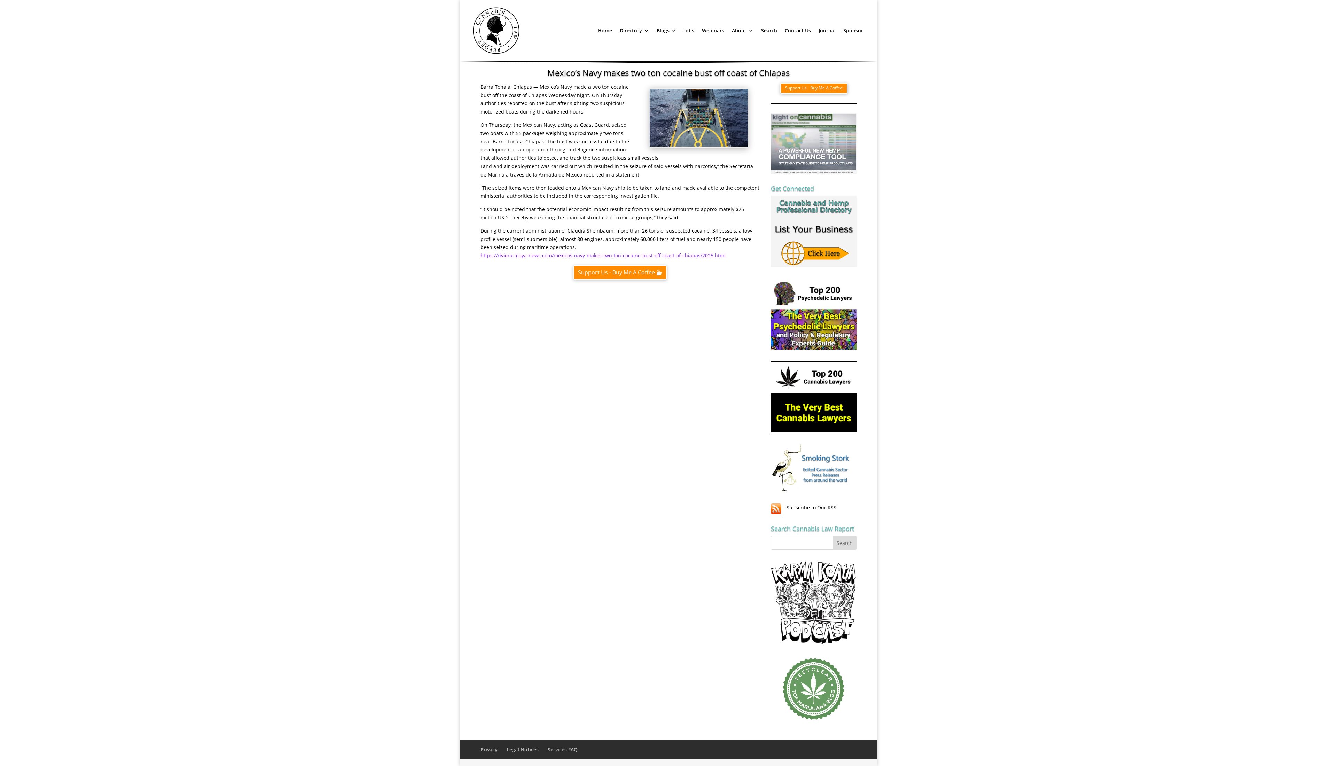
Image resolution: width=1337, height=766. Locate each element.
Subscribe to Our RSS (811, 507)
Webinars (713, 30)
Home (605, 30)
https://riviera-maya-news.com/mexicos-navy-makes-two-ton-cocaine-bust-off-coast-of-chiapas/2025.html (603, 255)
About (739, 30)
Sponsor (853, 30)
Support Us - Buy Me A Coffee (616, 272)
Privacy (489, 749)
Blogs (663, 30)
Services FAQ (563, 749)
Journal (827, 30)
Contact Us (798, 30)
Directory (631, 30)
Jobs (689, 30)
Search (769, 30)
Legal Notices (523, 749)
